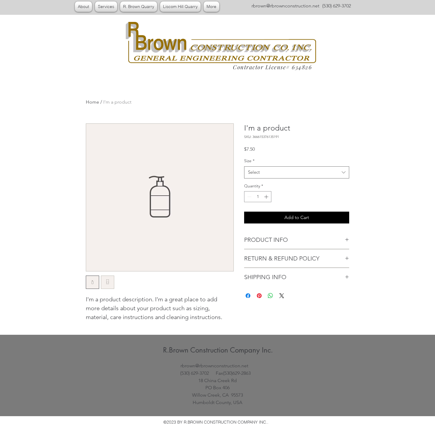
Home (92, 102)
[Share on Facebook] (248, 295)
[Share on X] (281, 295)
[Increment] (266, 197)
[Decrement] (248, 197)
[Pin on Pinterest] (259, 295)
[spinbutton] (257, 197)
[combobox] (296, 172)
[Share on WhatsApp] (270, 295)
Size (249, 160)
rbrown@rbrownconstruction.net (285, 6)
